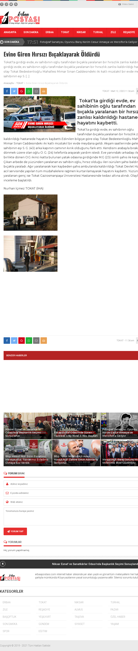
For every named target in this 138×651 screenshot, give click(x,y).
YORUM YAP (17, 531)
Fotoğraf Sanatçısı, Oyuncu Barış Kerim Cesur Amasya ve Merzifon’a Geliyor (88, 42)
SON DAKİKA (31, 32)
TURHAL (98, 32)
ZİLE (113, 32)
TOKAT (65, 32)
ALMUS (79, 609)
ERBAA (50, 32)
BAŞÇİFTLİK (9, 616)
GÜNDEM (44, 624)
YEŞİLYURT (45, 616)
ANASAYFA (10, 32)
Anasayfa (9, 83)
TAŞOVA (79, 616)
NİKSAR (81, 32)
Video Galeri (128, 4)
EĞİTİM (43, 631)
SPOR (6, 631)
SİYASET (80, 624)
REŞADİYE (44, 609)
